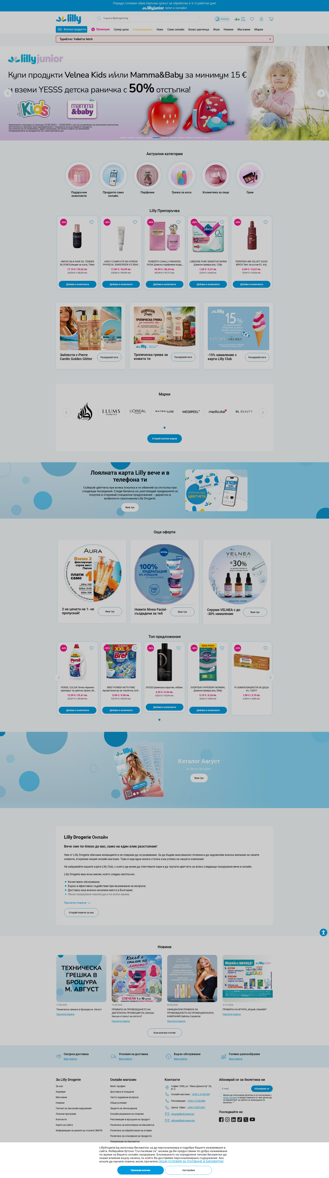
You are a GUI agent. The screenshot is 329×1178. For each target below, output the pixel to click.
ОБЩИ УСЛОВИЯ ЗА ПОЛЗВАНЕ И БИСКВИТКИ (191, 1161)
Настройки (188, 1170)
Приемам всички (140, 1170)
